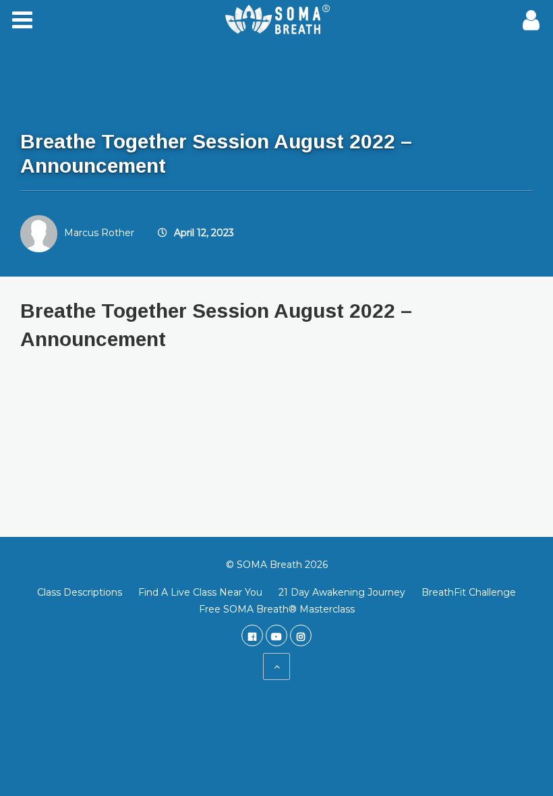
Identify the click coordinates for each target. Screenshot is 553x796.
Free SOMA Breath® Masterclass (277, 609)
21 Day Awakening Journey (342, 592)
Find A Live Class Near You (200, 592)
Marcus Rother (99, 233)
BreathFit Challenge (468, 592)
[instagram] (301, 635)
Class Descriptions (79, 592)
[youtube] (276, 635)
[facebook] (252, 635)
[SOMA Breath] (276, 20)
